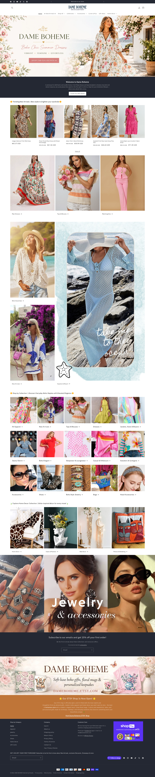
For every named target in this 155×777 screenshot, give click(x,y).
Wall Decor (83, 552)
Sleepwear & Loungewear (76, 461)
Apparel (12, 729)
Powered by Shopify (28, 773)
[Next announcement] (104, 1)
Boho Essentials (17, 301)
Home (12, 726)
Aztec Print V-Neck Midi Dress (74, 141)
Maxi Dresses (16, 214)
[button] (12, 8)
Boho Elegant (44, 461)
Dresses (96, 427)
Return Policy (48, 735)
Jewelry (12, 732)
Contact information (69, 773)
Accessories (17, 494)
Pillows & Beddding (119, 552)
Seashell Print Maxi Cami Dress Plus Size (103, 141)
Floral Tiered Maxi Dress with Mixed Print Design (49, 141)
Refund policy (47, 773)
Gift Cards (13, 745)
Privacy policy (38, 773)
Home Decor (16, 552)
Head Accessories (127, 494)
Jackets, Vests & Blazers (129, 427)
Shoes (41, 494)
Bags (95, 494)
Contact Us (47, 745)
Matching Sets (106, 214)
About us (47, 729)
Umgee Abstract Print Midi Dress (21, 141)
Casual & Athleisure (100, 461)
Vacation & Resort (62, 384)
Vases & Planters (51, 552)
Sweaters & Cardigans (128, 461)
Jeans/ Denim (17, 461)
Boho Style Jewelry (73, 494)
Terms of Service (49, 742)
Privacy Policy (48, 738)
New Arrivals (16, 384)
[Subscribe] (92, 649)
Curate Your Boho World (77, 93)
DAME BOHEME (18, 773)
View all (77, 151)
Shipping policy (49, 732)
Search (46, 726)
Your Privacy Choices (50, 748)
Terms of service (57, 773)
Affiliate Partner (88, 735)
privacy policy (83, 644)
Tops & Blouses (62, 214)
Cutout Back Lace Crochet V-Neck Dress (130, 141)
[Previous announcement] (51, 1)
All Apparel (16, 427)
